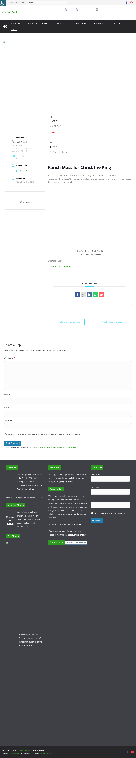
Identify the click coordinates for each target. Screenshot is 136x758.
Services (46, 23)
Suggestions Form (65, 482)
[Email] (101, 294)
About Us (15, 23)
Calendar (81, 23)
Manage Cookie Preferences (76, 542)
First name (95, 474)
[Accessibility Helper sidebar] (3, 3)
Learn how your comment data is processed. (58, 448)
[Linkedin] (89, 294)
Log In (14, 29)
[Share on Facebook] (77, 294)
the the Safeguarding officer (73, 535)
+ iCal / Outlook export (112, 321)
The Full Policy (78, 525)
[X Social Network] (83, 294)
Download (67, 266)
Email (7, 407)
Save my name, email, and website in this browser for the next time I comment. (44, 434)
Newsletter (63, 23)
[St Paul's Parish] (5, 26)
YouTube (76, 182)
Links (117, 23)
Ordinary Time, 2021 (55, 266)
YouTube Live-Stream (25, 182)
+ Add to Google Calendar (69, 321)
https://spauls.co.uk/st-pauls (22, 159)
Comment (9, 358)
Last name (95, 487)
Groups (31, 23)
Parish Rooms (100, 23)
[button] (21, 23)
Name (7, 395)
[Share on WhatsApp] (95, 294)
